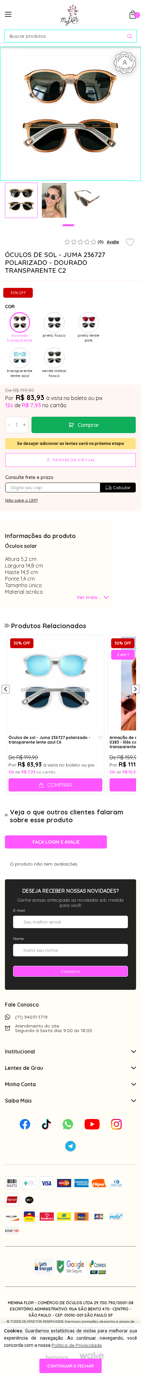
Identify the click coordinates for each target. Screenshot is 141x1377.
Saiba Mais (18, 1100)
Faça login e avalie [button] (56, 842)
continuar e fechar (70, 1365)
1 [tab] (68, 225)
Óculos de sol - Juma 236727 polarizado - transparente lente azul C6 (50, 740)
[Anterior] (6, 690)
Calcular (122, 487)
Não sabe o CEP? (21, 500)
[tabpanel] (21, 200)
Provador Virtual (74, 460)
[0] (133, 16)
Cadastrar (70, 971)
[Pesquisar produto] (129, 36)
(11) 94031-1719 (31, 1017)
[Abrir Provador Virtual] (124, 62)
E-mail (19, 910)
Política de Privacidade (76, 1345)
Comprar (88, 425)
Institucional (20, 1051)
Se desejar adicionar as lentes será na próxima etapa (70, 443)
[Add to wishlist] (130, 243)
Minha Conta (20, 1084)
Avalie (113, 241)
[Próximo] (135, 690)
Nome (18, 938)
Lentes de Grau (24, 1068)
